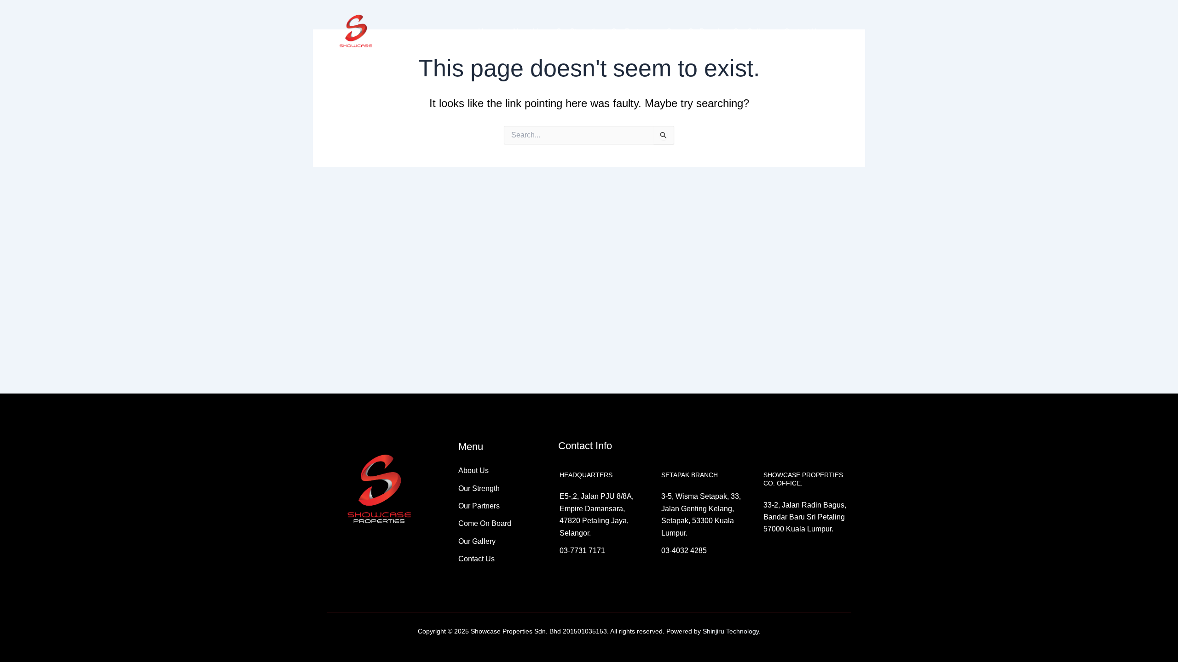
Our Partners (632, 31)
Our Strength (576, 31)
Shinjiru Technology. (731, 631)
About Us (527, 31)
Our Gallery (751, 31)
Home (488, 31)
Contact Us (802, 31)
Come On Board (692, 31)
